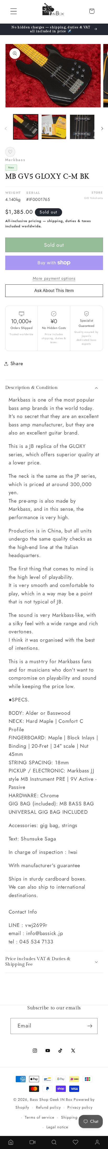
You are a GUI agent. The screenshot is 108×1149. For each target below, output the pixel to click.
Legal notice (57, 1127)
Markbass (15, 159)
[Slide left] (6, 128)
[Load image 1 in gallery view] (25, 126)
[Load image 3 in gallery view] (82, 126)
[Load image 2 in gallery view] (53, 126)
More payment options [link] (54, 278)
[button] (13, 11)
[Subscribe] (89, 1026)
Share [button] (16, 363)
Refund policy (48, 1107)
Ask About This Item (54, 290)
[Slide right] (102, 128)
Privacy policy (80, 1107)
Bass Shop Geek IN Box (51, 1099)
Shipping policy (75, 1117)
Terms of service (39, 1117)
